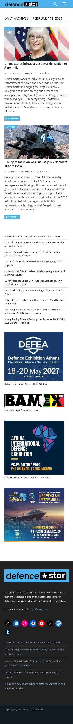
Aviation (11, 127)
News (9, 28)
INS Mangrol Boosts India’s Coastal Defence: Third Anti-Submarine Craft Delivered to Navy (33, 311)
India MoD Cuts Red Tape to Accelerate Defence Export (32, 236)
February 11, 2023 (34, 73)
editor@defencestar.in (36, 609)
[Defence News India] (21, 3)
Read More (12, 118)
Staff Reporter (15, 73)
